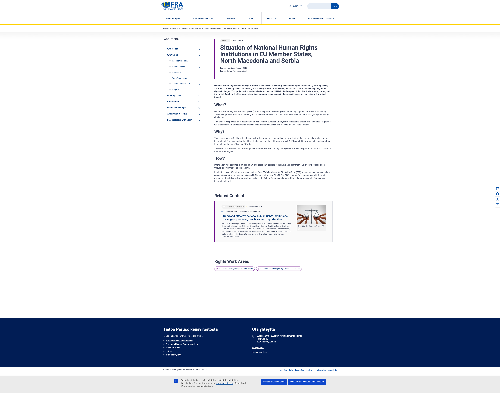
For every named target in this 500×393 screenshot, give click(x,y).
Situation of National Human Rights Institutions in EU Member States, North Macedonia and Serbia (223, 28)
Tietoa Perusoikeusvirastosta (320, 18)
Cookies (309, 370)
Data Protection (320, 370)
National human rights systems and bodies (236, 269)
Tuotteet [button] (231, 18)
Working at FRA (174, 95)
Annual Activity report (181, 84)
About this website (286, 370)
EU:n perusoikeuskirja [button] (203, 18)
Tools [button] (250, 18)
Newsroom (272, 18)
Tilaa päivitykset (173, 355)
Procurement (173, 101)
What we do (174, 28)
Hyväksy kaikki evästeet (274, 382)
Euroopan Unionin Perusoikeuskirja (182, 344)
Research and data (180, 61)
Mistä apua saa (173, 347)
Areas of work (178, 72)
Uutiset (169, 351)
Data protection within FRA (179, 120)
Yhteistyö (291, 18)
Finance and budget (176, 107)
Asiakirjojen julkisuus (177, 114)
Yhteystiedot (258, 347)
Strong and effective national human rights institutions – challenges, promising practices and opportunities (255, 217)
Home (165, 28)
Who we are (172, 49)
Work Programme (179, 78)
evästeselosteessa (224, 383)
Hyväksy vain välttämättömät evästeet (307, 382)
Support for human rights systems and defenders (280, 269)
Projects (184, 28)
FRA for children (178, 67)
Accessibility (332, 370)
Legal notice (299, 370)
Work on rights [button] (173, 18)
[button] (497, 188)
